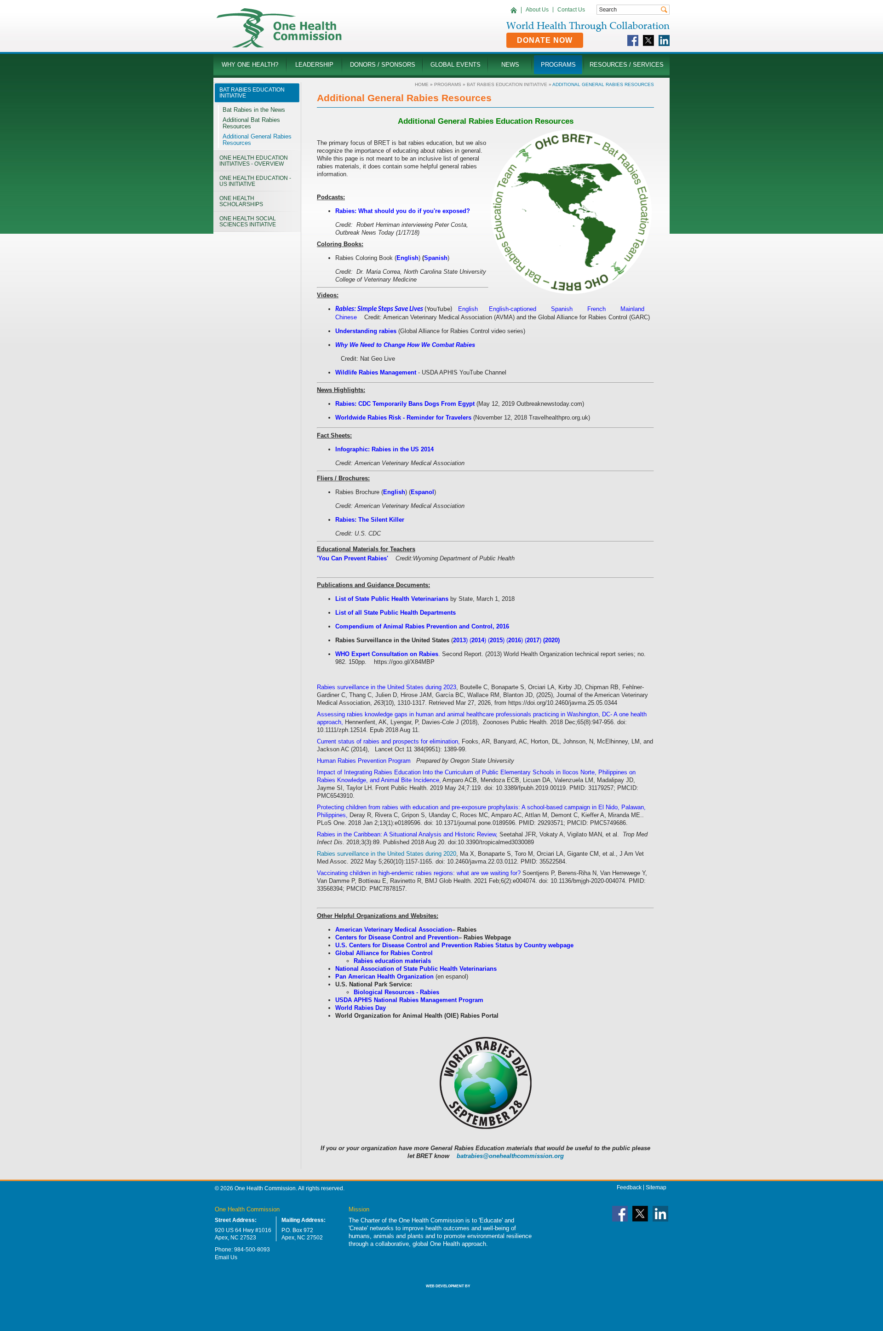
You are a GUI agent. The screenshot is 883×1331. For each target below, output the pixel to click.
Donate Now (545, 40)
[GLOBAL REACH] (441, 1292)
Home (422, 84)
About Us (537, 9)
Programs (447, 84)
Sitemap (656, 1187)
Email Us (226, 1257)
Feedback (629, 1187)
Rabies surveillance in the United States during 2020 (386, 853)
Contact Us (571, 9)
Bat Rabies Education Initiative (507, 84)
